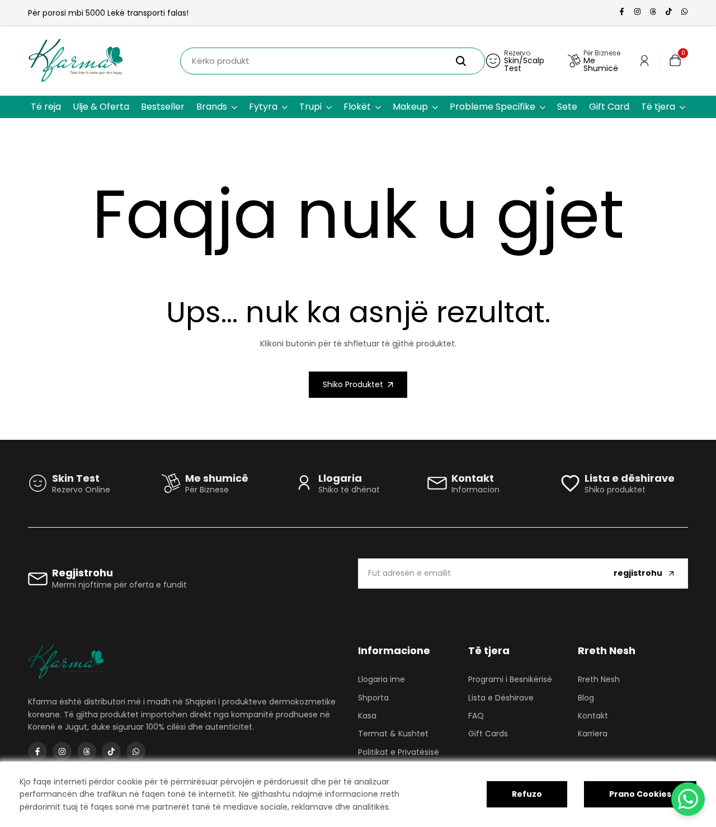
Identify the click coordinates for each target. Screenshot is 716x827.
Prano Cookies (640, 794)
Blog (586, 697)
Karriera (592, 733)
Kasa (367, 715)
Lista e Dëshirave (501, 697)
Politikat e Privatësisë (398, 752)
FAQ (476, 715)
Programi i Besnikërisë (510, 679)
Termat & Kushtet (393, 733)
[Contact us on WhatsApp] (688, 799)
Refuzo (527, 794)
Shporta (373, 697)
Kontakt (593, 715)
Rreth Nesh (599, 679)
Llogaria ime (381, 679)
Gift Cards (488, 733)
